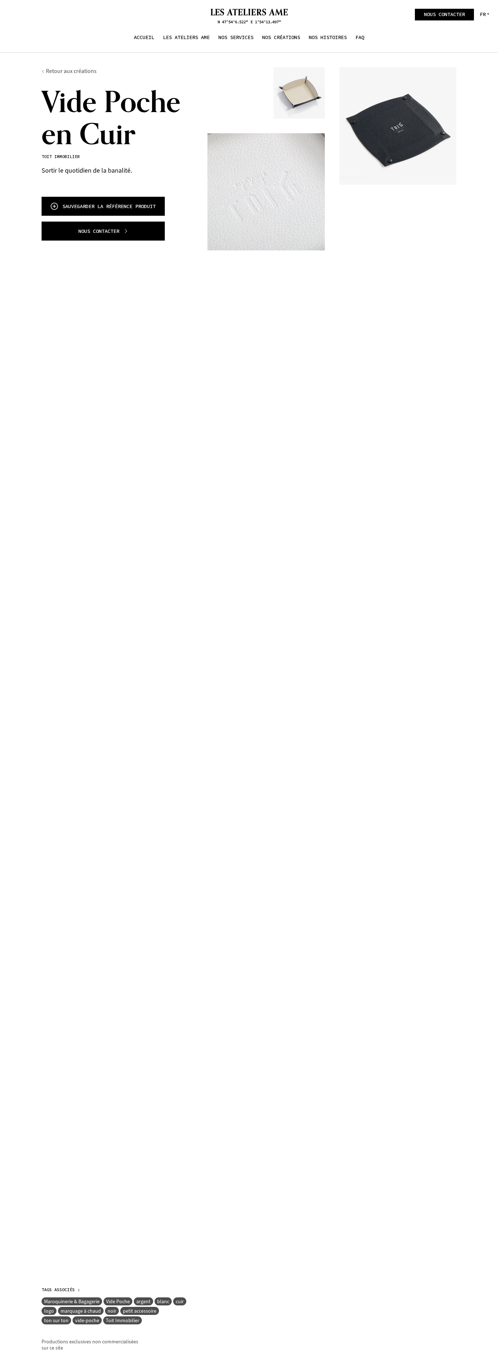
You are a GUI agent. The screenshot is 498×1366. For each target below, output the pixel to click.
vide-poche (87, 1320)
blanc (163, 1301)
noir (112, 1311)
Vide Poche (118, 1301)
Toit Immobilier (122, 1320)
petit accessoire (139, 1311)
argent (143, 1301)
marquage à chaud (81, 1311)
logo (49, 1311)
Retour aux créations (71, 71)
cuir (180, 1301)
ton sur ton (56, 1320)
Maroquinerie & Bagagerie (72, 1301)
